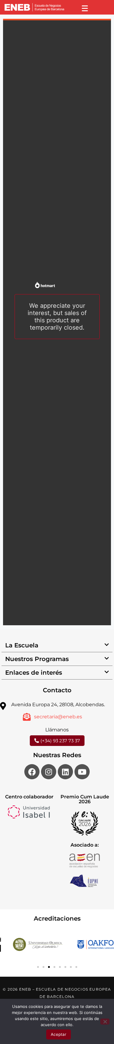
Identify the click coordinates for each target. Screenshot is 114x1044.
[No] (104, 1022)
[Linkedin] (65, 771)
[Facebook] (32, 771)
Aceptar (58, 1034)
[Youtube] (82, 771)
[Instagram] (48, 771)
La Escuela (21, 645)
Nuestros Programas (37, 659)
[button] (57, 645)
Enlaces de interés (33, 672)
